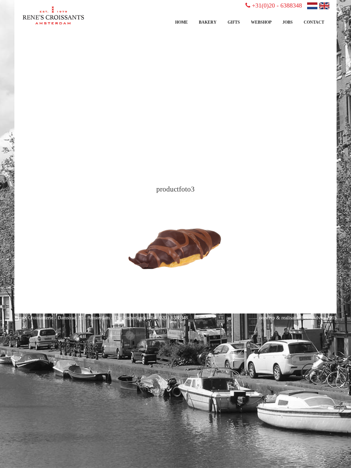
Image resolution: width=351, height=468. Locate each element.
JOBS (287, 22)
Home (181, 22)
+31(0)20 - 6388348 (277, 5)
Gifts (234, 22)
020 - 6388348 (173, 317)
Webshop (261, 22)
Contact (314, 22)
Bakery (208, 22)
